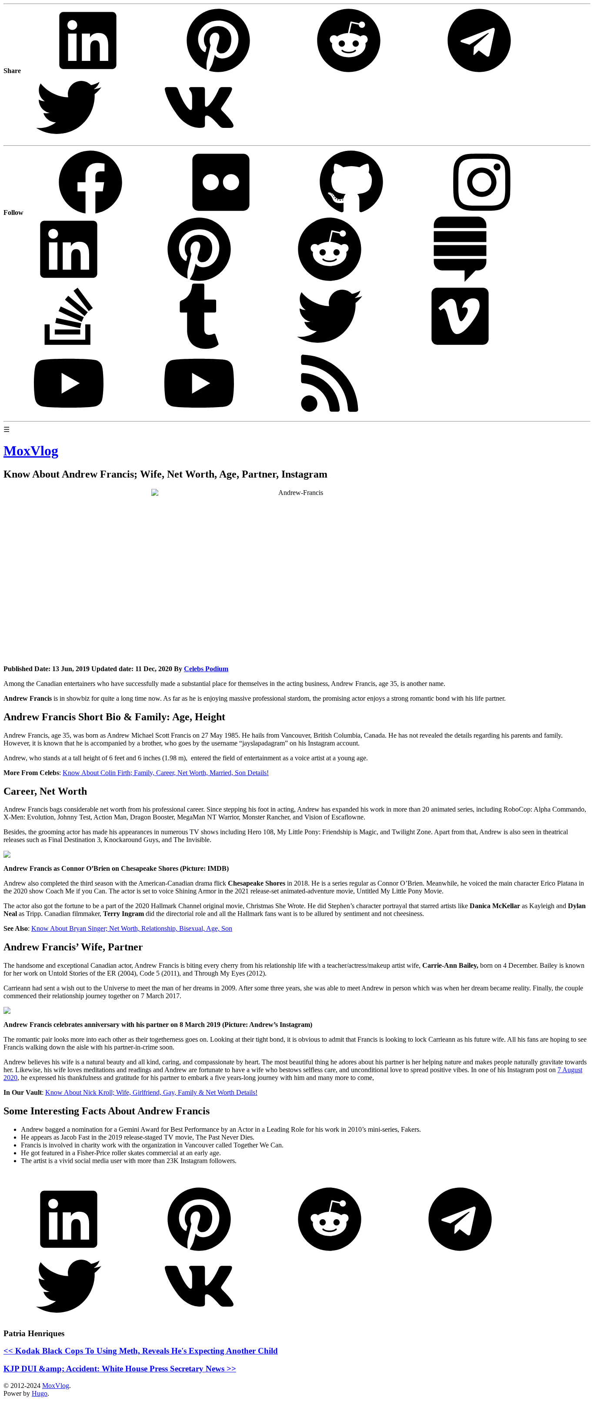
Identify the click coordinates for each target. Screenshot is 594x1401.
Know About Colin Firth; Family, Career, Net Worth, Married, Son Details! (166, 772)
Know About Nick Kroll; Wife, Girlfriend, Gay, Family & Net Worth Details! (151, 1092)
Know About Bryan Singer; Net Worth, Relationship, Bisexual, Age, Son (131, 928)
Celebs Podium (206, 668)
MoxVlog (55, 1385)
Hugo (39, 1393)
